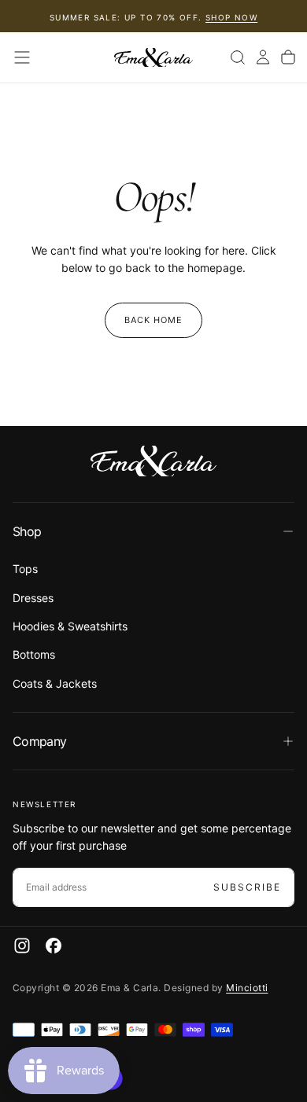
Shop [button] (27, 531)
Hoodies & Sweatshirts (70, 626)
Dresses (33, 597)
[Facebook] (53, 945)
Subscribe (247, 887)
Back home (153, 319)
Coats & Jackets (55, 683)
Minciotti (247, 988)
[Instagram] (22, 945)
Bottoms (34, 654)
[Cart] (288, 57)
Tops (25, 568)
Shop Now (231, 17)
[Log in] (262, 57)
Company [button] (40, 741)
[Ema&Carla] (153, 461)
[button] (22, 57)
